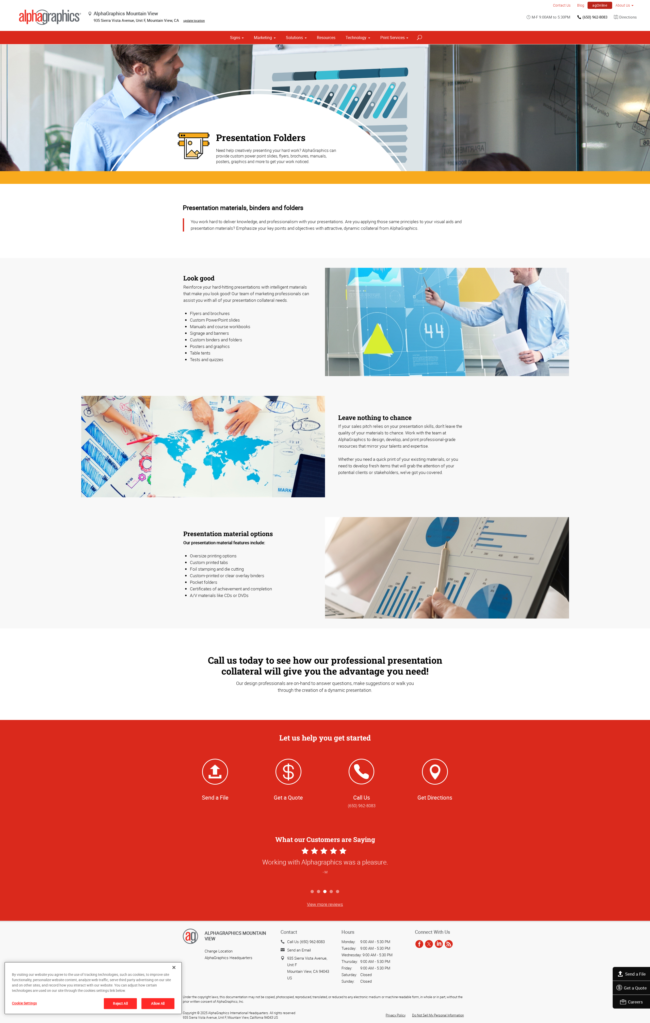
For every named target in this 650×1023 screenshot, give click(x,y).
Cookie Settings (24, 1003)
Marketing (263, 37)
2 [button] (319, 892)
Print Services (392, 37)
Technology (356, 37)
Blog (580, 5)
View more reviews (325, 904)
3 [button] (325, 892)
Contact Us (562, 5)
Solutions (294, 37)
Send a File (635, 974)
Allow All (158, 1003)
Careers (635, 1002)
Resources (326, 37)
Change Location (219, 951)
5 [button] (338, 892)
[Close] (174, 967)
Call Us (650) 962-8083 (306, 941)
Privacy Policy (395, 1015)
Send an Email (299, 950)
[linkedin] (438, 944)
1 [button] (312, 892)
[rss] (448, 944)
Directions (628, 17)
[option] (325, 866)
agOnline (599, 5)
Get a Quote (635, 988)
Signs (235, 37)
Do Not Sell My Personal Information (438, 1015)
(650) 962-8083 (594, 17)
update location (194, 21)
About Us (622, 5)
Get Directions (434, 797)
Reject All (120, 1003)
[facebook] (419, 944)
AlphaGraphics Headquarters (228, 957)
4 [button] (331, 892)
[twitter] (429, 944)
